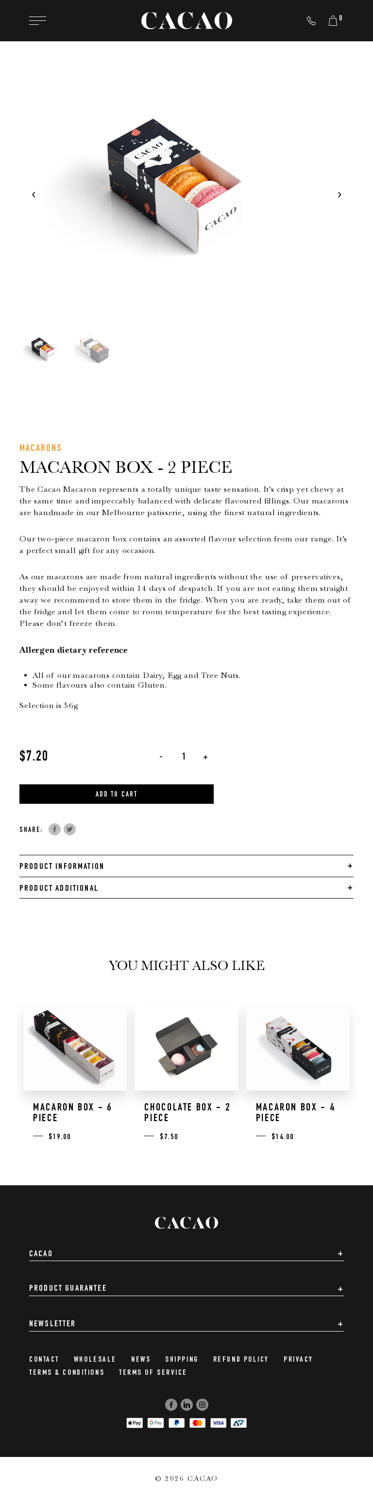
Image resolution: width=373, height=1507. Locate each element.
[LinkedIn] (187, 1405)
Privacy (298, 1360)
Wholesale (95, 1360)
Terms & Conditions (66, 1373)
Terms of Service (153, 1373)
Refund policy (241, 1360)
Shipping (181, 1360)
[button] (45, 350)
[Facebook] (171, 1405)
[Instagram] (202, 1405)
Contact (44, 1360)
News (141, 1360)
